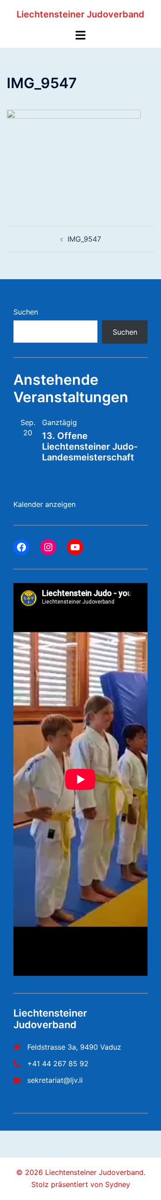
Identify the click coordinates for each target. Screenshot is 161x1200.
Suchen (25, 311)
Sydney (117, 1184)
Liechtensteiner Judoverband (80, 14)
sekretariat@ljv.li (55, 1080)
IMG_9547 (84, 238)
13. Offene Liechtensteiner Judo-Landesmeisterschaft (90, 446)
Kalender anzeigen (44, 504)
